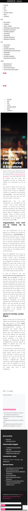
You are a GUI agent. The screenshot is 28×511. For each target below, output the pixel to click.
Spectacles (7, 35)
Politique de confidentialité (13, 451)
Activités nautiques (9, 31)
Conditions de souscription (13, 447)
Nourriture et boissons (10, 30)
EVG (5, 9)
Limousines (7, 33)
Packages (6, 24)
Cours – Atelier (8, 26)
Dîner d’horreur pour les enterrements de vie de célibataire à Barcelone (15, 471)
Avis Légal (8, 449)
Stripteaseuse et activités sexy (12, 50)
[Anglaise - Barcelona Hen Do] (5, 73)
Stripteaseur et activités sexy (12, 28)
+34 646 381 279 (11, 1)
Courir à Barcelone (11, 475)
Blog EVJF (8, 439)
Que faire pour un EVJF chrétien (14, 468)
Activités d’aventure (9, 37)
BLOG (5, 14)
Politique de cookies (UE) (12, 453)
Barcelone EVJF (8, 64)
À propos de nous (10, 441)
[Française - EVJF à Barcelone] (4, 73)
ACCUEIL (6, 5)
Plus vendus (7, 22)
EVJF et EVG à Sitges (9, 67)
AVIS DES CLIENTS (8, 12)
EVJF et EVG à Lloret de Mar (11, 69)
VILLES (2, 61)
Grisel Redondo (9, 409)
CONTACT (6, 16)
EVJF (5, 7)
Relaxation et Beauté (9, 39)
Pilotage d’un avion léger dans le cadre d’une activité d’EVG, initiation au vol (15, 482)
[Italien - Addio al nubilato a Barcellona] (9, 73)
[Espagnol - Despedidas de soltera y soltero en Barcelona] (7, 73)
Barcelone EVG (8, 66)
